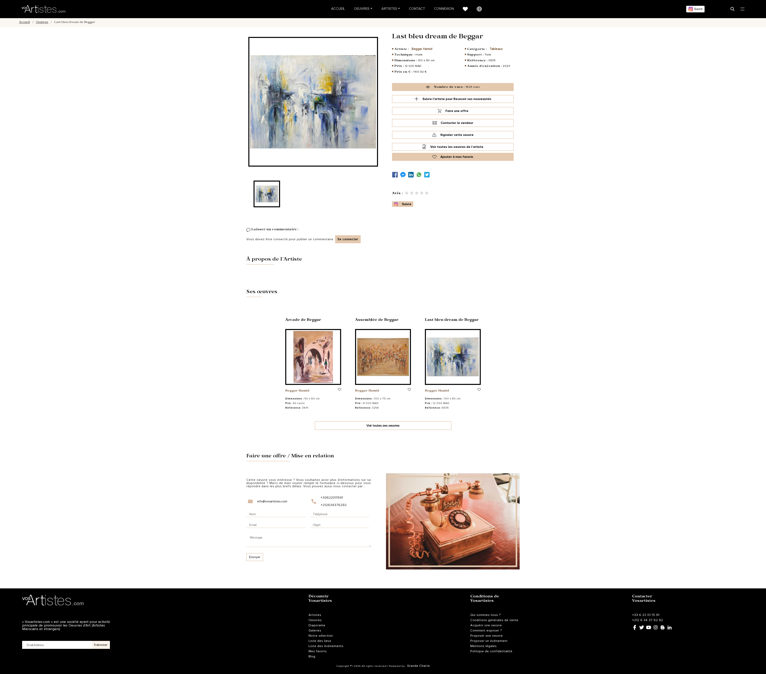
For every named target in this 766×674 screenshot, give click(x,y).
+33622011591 (332, 497)
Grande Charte (418, 665)
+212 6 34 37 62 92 (647, 620)
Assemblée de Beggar (377, 320)
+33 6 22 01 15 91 (645, 615)
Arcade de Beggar (303, 320)
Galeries (315, 630)
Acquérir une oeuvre (486, 625)
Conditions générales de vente (494, 620)
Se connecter (348, 239)
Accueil (338, 9)
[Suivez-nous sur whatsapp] (420, 175)
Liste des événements (326, 646)
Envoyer (254, 557)
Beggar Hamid (422, 48)
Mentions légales (483, 646)
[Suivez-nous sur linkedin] (412, 175)
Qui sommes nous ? (485, 615)
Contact (417, 9)
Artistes (389, 9)
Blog (312, 656)
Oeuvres (361, 9)
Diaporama (317, 625)
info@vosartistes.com (272, 501)
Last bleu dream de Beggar (452, 320)
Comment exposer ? (486, 630)
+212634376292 (333, 505)
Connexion (444, 9)
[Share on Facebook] (396, 175)
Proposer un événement (489, 640)
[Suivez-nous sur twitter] (428, 175)
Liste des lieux (320, 640)
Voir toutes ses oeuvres (383, 425)
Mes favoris (318, 651)
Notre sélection (321, 635)
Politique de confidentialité (491, 651)
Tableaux (496, 48)
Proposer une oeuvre (486, 635)
